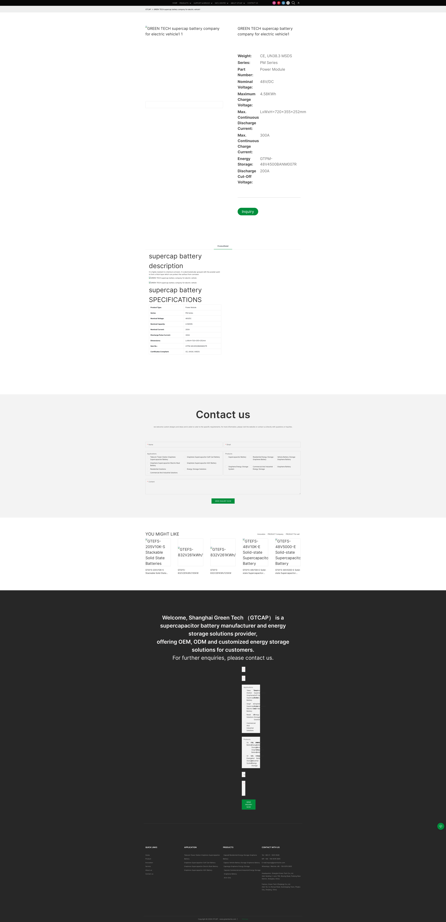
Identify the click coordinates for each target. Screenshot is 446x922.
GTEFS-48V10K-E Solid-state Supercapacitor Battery (254, 572)
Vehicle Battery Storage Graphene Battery (260, 747)
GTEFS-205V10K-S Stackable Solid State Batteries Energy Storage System (157, 572)
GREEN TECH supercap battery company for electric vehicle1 (177, 9)
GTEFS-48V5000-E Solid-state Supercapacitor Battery (287, 572)
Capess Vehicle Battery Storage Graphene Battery (242, 863)
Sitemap (244, 919)
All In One (227, 878)
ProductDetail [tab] (223, 246)
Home (147, 855)
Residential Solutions (158, 469)
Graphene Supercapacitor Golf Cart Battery (203, 457)
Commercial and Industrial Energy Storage (255, 761)
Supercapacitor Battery (237, 457)
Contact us (149, 874)
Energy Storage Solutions (196, 469)
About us (148, 870)
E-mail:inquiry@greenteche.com (273, 863)
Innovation (261, 534)
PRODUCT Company (275, 534)
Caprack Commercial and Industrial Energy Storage (242, 870)
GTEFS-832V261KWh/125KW (220, 571)
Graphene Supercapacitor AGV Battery (201, 463)
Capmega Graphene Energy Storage (237, 866)
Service (148, 866)
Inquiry (248, 211)
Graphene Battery (284, 467)
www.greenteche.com (228, 919)
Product (148, 859)
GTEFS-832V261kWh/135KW (188, 571)
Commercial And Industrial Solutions (163, 473)
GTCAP (148, 9)
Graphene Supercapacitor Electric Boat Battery (201, 866)
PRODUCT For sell (292, 534)
